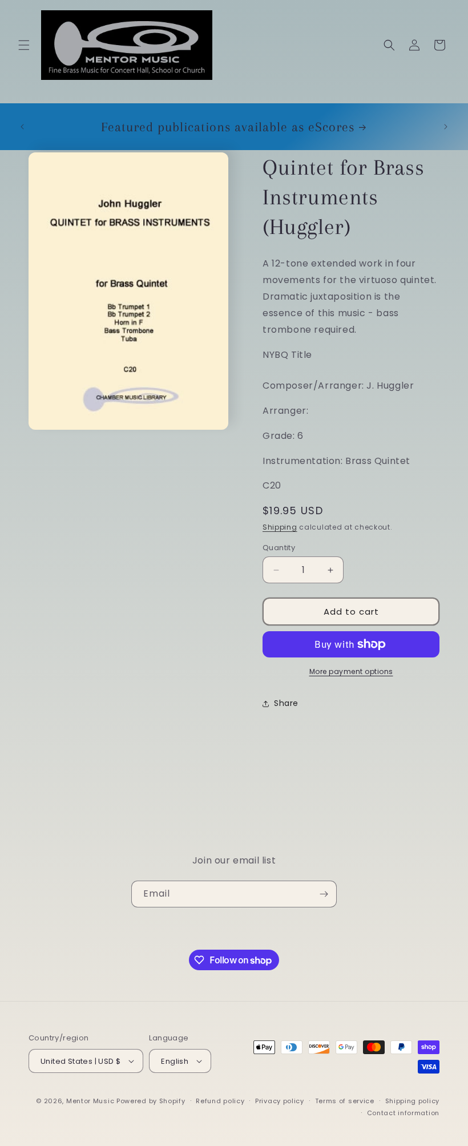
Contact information (403, 1112)
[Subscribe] (323, 894)
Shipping (280, 527)
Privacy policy (279, 1100)
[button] (24, 45)
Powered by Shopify (150, 1100)
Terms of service (344, 1100)
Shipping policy (412, 1100)
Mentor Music (90, 1100)
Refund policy (220, 1100)
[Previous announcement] (22, 126)
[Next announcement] (445, 126)
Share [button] (286, 703)
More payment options (351, 671)
